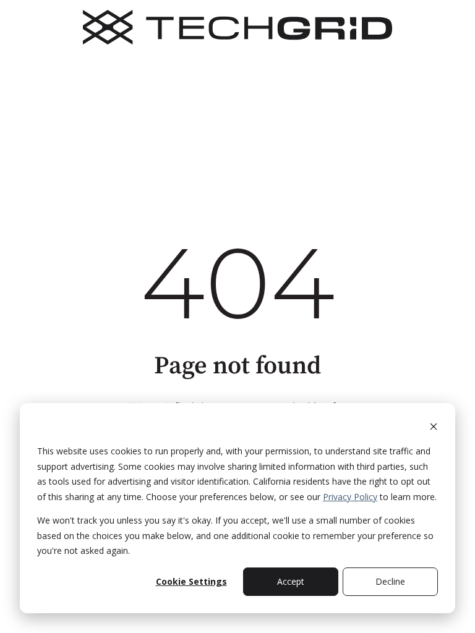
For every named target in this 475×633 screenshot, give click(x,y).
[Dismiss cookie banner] (433, 428)
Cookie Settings (191, 581)
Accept (290, 581)
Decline (390, 581)
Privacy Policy (350, 497)
